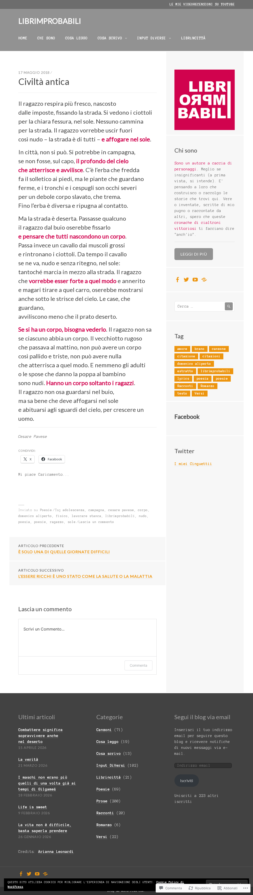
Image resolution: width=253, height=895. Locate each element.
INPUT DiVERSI (151, 38)
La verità (28, 760)
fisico (62, 516)
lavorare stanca (86, 516)
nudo (143, 516)
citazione (186, 356)
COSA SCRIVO (110, 38)
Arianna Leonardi (56, 852)
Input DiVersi (110, 765)
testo (182, 393)
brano (200, 349)
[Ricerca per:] (204, 306)
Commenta (138, 665)
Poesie (46, 510)
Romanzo (207, 386)
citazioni (211, 356)
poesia (24, 522)
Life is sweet (32, 807)
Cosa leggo (107, 742)
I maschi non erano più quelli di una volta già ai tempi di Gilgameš (47, 783)
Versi (200, 393)
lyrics (183, 378)
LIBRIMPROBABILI (49, 20)
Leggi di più (193, 254)
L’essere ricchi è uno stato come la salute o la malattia (85, 573)
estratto (185, 371)
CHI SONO (46, 38)
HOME (22, 38)
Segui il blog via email (202, 716)
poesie (40, 522)
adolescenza (73, 510)
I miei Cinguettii (193, 464)
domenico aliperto (35, 516)
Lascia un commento (96, 522)
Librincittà (108, 777)
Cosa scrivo (108, 754)
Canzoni (104, 730)
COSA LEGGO (76, 38)
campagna (96, 510)
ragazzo (57, 522)
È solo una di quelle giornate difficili (64, 549)
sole (72, 522)
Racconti (185, 386)
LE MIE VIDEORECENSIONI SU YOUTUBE (202, 4)
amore (182, 349)
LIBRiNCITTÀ (193, 38)
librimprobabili (120, 516)
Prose (101, 801)
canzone (219, 349)
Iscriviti (186, 780)
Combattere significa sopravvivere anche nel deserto (40, 736)
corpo (143, 510)
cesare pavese (121, 510)
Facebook (187, 416)
